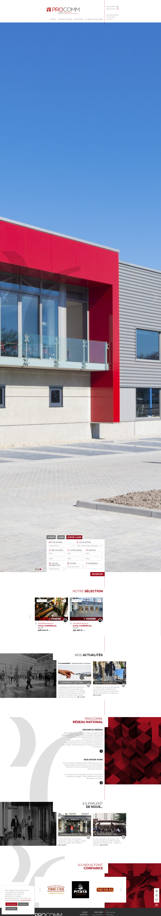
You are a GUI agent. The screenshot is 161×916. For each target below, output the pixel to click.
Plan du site (110, 912)
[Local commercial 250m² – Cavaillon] (65, 621)
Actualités (110, 17)
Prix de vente (57, 550)
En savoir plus (25, 900)
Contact (109, 19)
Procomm (98, 912)
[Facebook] (156, 891)
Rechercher (97, 574)
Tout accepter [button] (11, 904)
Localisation (85, 542)
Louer (84, 912)
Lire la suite (81, 697)
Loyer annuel (75, 550)
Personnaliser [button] (11, 908)
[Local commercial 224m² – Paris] (100, 621)
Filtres (72, 563)
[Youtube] (156, 899)
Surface (92, 550)
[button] (36, 569)
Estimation (78, 19)
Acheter (83, 915)
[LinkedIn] (156, 895)
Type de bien (56, 542)
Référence (93, 563)
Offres (53, 19)
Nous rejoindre (112, 15)
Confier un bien (65, 19)
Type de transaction (54, 564)
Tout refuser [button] (23, 904)
